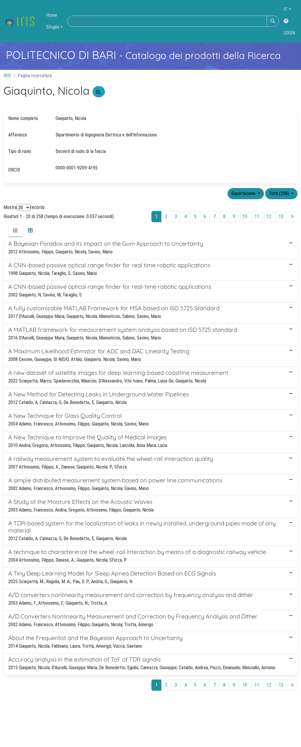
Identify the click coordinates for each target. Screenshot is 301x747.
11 (257, 216)
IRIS (7, 75)
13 (281, 216)
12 (269, 216)
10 (245, 216)
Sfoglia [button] (52, 27)
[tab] (15, 231)
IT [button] (285, 9)
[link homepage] (21, 21)
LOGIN (289, 33)
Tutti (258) (279, 193)
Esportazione (244, 193)
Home (51, 15)
